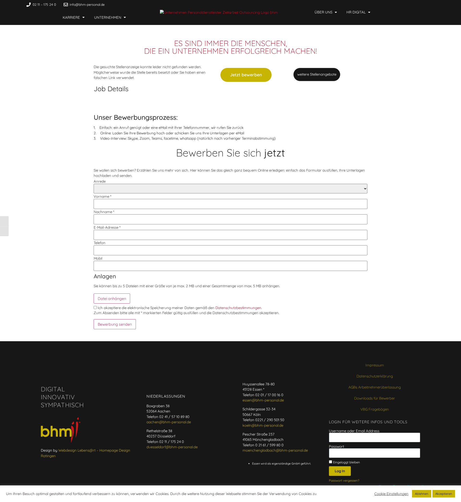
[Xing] (393, 4)
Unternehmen (107, 17)
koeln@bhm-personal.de (263, 425)
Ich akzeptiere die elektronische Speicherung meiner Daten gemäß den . (179, 308)
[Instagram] (402, 4)
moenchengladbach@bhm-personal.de (275, 450)
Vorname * (102, 196)
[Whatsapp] (375, 4)
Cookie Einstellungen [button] (391, 494)
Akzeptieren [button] (443, 494)
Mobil (98, 258)
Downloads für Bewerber (374, 398)
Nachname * (104, 212)
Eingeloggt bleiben (346, 462)
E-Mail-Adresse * (107, 227)
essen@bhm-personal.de (263, 400)
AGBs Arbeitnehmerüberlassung (374, 387)
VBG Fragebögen (374, 409)
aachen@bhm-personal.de (168, 422)
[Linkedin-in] (384, 4)
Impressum (374, 365)
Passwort (336, 446)
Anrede (100, 181)
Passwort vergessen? (344, 480)
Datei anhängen (112, 298)
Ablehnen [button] (421, 494)
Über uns (323, 12)
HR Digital (356, 12)
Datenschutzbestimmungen (238, 307)
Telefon (99, 243)
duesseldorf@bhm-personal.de (172, 447)
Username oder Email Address (354, 431)
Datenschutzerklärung (375, 376)
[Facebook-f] (366, 4)
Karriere (71, 17)
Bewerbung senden (115, 324)
